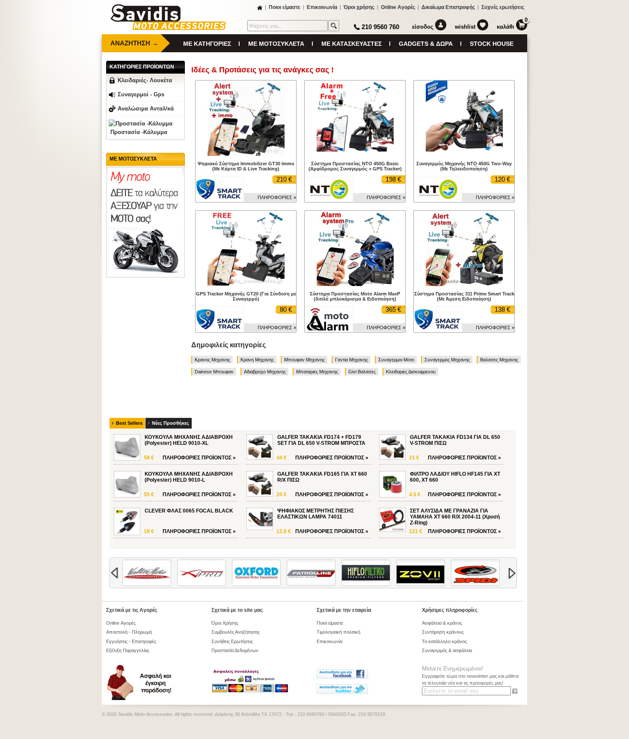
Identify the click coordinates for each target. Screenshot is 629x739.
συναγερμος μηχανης (447, 359)
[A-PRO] (180, 573)
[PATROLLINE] (290, 573)
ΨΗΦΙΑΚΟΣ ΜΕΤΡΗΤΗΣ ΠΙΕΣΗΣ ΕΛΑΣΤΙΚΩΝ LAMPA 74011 (315, 514)
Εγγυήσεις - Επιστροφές (131, 641)
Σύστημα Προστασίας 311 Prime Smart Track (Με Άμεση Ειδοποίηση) (464, 296)
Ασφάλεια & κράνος (442, 623)
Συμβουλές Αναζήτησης (235, 632)
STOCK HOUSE (491, 43)
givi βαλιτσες (362, 371)
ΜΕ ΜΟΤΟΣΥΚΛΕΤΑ (276, 43)
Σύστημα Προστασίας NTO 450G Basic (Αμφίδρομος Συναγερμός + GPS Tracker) (355, 166)
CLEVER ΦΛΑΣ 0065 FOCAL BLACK (189, 511)
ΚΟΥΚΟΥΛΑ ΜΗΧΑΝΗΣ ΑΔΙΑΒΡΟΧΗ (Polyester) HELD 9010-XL (189, 440)
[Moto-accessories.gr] (168, 28)
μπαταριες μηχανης (317, 371)
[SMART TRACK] (219, 189)
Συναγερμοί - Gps (141, 94)
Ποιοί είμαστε (330, 623)
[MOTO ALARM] (329, 319)
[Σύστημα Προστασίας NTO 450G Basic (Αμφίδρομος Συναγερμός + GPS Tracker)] (355, 149)
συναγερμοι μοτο (396, 359)
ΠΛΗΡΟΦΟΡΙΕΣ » (277, 197)
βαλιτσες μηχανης (499, 359)
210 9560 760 (380, 26)
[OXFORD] (235, 573)
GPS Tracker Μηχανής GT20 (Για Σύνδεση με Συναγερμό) (246, 296)
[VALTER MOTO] (125, 573)
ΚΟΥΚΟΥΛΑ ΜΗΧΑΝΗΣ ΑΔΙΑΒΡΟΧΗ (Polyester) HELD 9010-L (189, 477)
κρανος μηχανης (212, 359)
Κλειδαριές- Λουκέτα (145, 80)
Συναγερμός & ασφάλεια (447, 650)
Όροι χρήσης (359, 7)
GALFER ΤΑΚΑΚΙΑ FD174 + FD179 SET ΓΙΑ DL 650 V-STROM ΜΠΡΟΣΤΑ (321, 440)
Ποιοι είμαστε (284, 7)
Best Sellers (129, 423)
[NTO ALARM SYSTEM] (329, 189)
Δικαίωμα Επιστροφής (448, 7)
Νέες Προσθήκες (170, 423)
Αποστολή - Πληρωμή (129, 632)
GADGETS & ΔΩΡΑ (426, 43)
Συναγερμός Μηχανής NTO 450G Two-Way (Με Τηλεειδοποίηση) (464, 166)
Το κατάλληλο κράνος (444, 641)
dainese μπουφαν (214, 371)
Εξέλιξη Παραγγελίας (127, 650)
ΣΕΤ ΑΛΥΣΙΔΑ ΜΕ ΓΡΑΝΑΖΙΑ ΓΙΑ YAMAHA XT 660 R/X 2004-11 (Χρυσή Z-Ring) (455, 517)
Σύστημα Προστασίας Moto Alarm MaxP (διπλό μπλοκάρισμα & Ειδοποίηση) (355, 296)
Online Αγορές (398, 7)
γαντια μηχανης (351, 359)
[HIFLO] (344, 573)
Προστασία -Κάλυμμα (138, 132)
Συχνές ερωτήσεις (502, 7)
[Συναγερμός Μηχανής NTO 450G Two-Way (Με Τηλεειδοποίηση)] (464, 149)
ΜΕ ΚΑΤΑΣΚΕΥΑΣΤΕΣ (351, 43)
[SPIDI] (454, 573)
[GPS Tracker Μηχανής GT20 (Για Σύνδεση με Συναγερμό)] (246, 286)
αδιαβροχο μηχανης (265, 371)
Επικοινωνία (322, 7)
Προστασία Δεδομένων (234, 650)
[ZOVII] (399, 573)
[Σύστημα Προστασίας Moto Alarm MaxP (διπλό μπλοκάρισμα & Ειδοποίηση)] (355, 284)
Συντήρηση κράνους (443, 632)
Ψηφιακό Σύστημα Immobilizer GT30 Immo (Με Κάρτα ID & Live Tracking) (246, 166)
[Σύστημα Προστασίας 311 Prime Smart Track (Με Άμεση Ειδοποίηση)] (464, 284)
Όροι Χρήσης (224, 623)
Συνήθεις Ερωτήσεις (232, 641)
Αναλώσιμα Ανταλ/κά (146, 108)
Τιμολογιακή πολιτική (338, 632)
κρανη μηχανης (257, 359)
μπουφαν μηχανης (304, 359)
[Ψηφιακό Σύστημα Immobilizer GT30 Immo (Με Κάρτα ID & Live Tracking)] (246, 154)
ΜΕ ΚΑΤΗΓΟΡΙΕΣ (207, 43)
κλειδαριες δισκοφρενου (411, 371)
